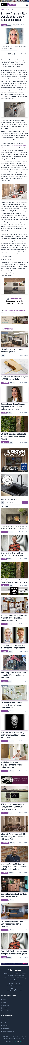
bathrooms (5, 382)
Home (2, 9)
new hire (5, 651)
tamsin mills (18, 310)
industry (5, 624)
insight (4, 25)
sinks (12, 312)
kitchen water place (5, 312)
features (9, 25)
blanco (13, 310)
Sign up (25, 502)
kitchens (23, 310)
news (3, 355)
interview (5, 741)
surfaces (5, 711)
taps (14, 312)
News (7, 9)
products (12, 382)
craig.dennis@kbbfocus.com (14, 991)
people (10, 651)
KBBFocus (15, 26)
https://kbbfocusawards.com (14, 986)
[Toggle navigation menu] (27, 4)
